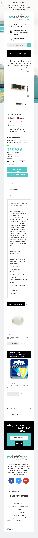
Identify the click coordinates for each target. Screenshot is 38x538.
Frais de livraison (19, 512)
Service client (18, 39)
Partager (18, 114)
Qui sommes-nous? (19, 518)
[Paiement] (11, 529)
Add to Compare (23, 344)
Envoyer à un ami (16, 122)
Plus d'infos (14, 183)
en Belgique (17, 26)
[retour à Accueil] (8, 65)
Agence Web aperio (22, 520)
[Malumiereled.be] (19, 17)
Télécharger (14, 189)
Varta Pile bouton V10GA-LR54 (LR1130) (17, 386)
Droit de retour (19, 515)
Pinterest (21, 118)
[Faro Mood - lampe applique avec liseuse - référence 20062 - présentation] (18, 103)
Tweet (11, 114)
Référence (11, 137)
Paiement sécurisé (20, 30)
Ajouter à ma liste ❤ (17, 174)
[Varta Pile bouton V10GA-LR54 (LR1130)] (19, 369)
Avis (11, 195)
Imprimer (13, 125)
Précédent (12, 104)
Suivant (25, 104)
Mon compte (14, 492)
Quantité (10, 161)
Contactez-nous (18, 504)
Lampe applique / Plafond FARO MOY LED (18, 338)
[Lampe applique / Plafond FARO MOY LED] (19, 321)
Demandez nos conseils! (22, 41)
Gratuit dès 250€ (19, 24)
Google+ (12, 118)
